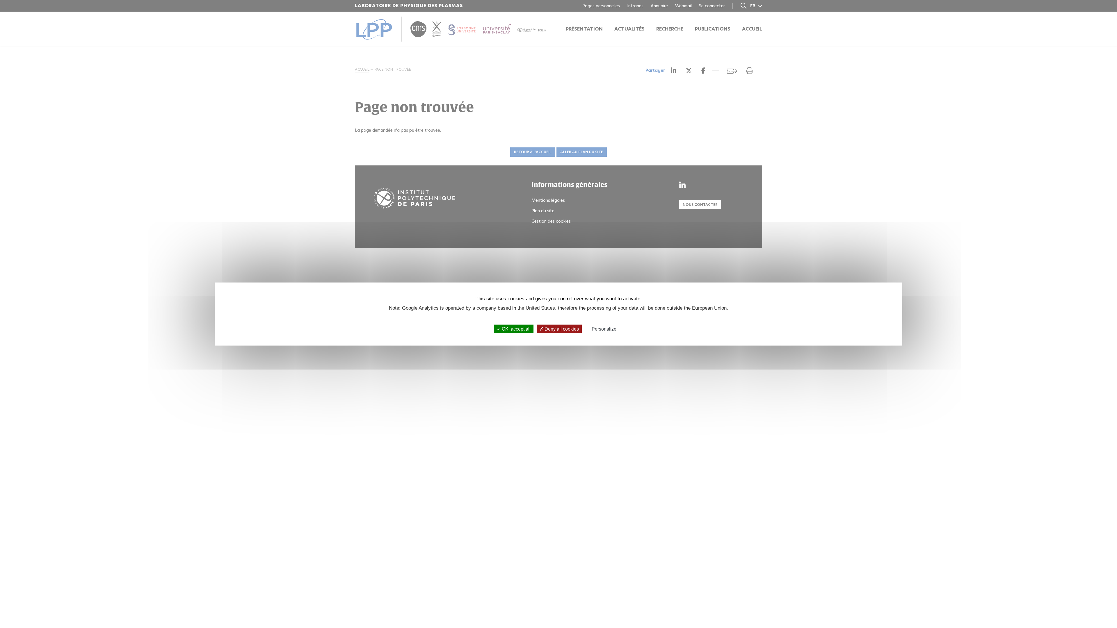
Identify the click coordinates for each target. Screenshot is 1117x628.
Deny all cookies (561, 328)
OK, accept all (516, 328)
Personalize (604, 328)
